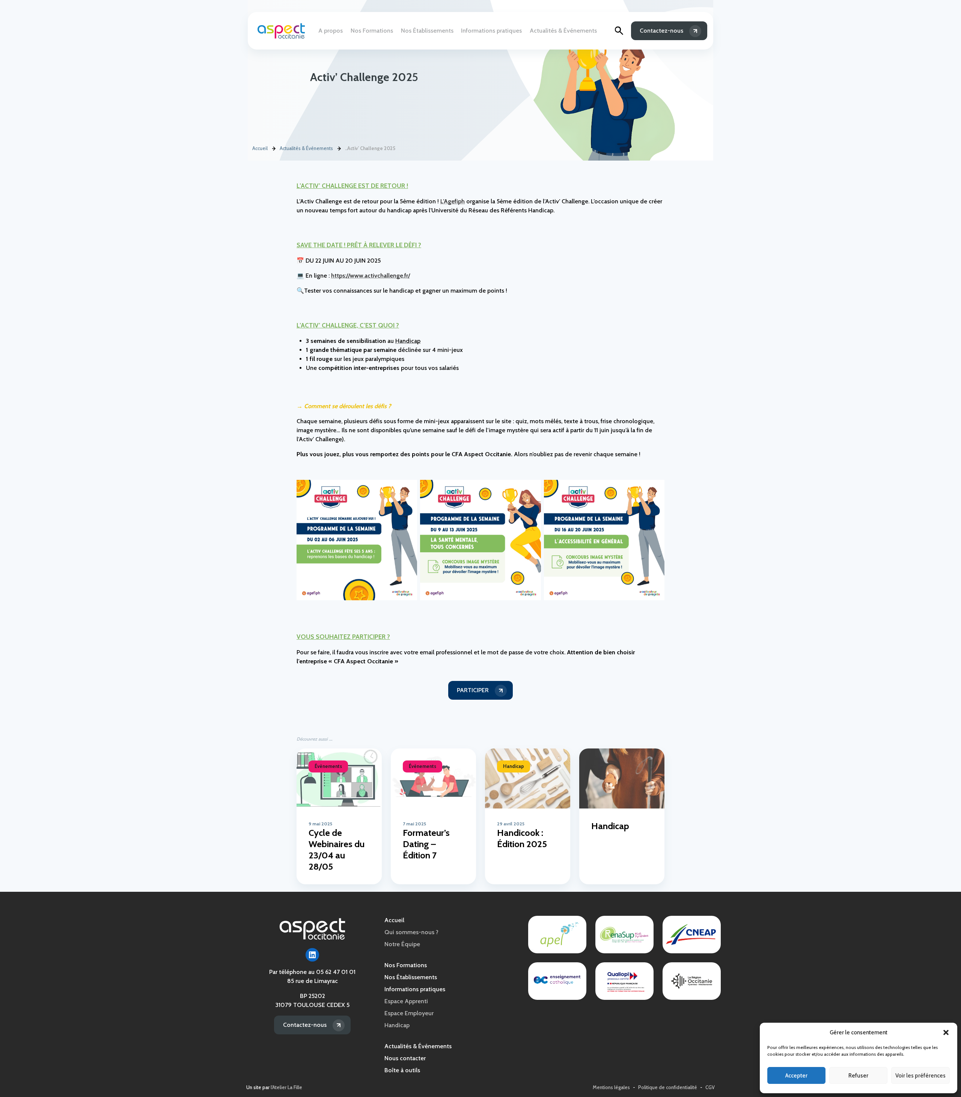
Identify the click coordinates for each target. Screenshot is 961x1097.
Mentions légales (611, 1087)
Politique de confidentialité (667, 1087)
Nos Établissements (427, 30)
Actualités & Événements (563, 30)
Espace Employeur (409, 1013)
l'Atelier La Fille (286, 1087)
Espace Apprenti (406, 1001)
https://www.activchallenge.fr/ (370, 275)
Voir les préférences (920, 1075)
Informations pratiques (491, 30)
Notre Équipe (402, 944)
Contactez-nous (661, 30)
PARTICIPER (473, 690)
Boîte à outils (402, 1070)
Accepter (796, 1075)
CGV (710, 1087)
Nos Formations (372, 30)
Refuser (858, 1075)
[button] (946, 1032)
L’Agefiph (452, 201)
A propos (330, 30)
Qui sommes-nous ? (411, 932)
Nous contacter (405, 1058)
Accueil (260, 148)
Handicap (407, 340)
